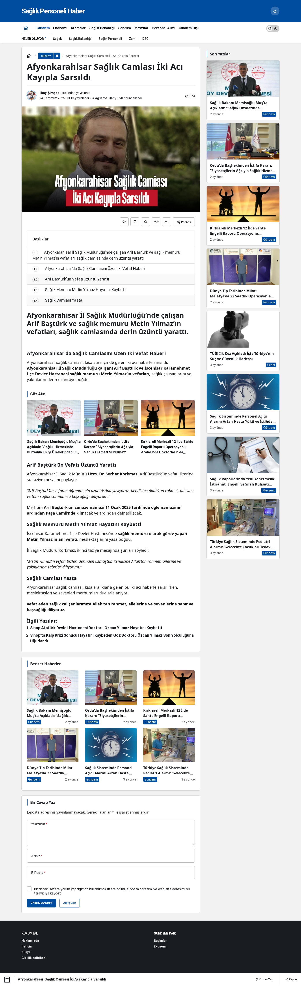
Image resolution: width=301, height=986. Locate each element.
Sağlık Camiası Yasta (58, 300)
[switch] (272, 28)
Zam (132, 38)
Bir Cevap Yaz (42, 802)
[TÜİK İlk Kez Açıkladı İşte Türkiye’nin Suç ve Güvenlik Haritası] (243, 341)
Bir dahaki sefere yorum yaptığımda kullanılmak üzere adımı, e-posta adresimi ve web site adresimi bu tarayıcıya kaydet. (112, 891)
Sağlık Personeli (110, 38)
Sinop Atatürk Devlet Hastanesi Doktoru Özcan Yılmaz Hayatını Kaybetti (96, 627)
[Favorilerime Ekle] (134, 221)
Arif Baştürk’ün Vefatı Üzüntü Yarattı (71, 279)
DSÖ (145, 38)
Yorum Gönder (41, 903)
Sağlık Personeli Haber (53, 11)
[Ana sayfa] (26, 28)
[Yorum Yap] (145, 221)
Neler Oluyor (33, 38)
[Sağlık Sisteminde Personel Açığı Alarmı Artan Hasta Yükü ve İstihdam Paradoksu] (111, 755)
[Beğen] (124, 221)
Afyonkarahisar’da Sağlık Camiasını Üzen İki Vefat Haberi (89, 268)
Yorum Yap (265, 979)
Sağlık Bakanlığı (80, 38)
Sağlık (57, 38)
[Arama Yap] (275, 11)
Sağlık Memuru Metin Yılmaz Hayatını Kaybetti (80, 289)
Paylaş (292, 979)
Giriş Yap (69, 903)
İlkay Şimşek (49, 93)
